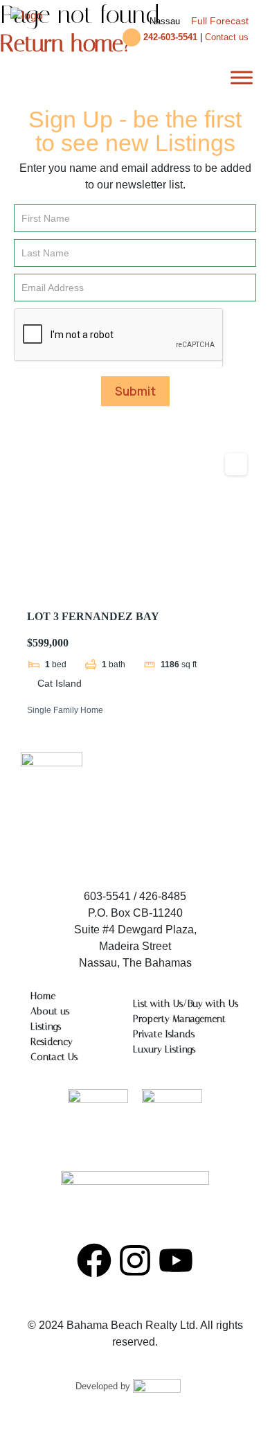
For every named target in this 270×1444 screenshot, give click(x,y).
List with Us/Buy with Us (185, 1004)
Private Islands (164, 1034)
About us (49, 1011)
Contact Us (54, 1057)
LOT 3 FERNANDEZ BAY (93, 616)
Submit (135, 391)
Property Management (179, 1019)
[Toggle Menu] (242, 77)
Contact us (227, 37)
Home (42, 996)
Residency (51, 1042)
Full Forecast (220, 20)
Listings (45, 1026)
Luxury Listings (164, 1049)
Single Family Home (65, 710)
